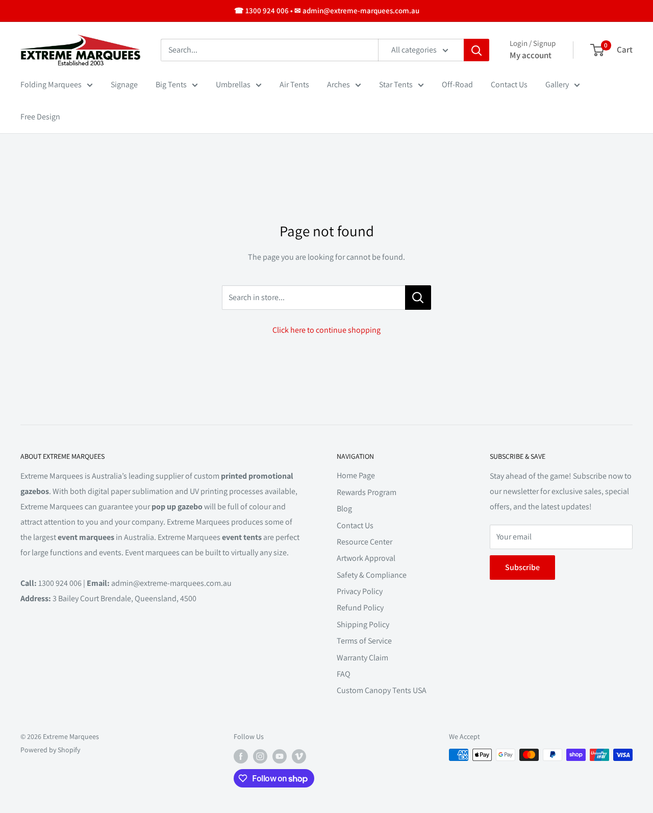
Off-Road (457, 84)
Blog (344, 508)
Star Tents (396, 84)
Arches (338, 84)
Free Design (40, 116)
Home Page (356, 475)
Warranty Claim (362, 657)
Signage (124, 84)
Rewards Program (366, 492)
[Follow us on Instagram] (260, 756)
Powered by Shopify (50, 749)
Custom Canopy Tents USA (381, 690)
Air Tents (294, 84)
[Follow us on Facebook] (241, 756)
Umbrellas (233, 84)
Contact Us (509, 84)
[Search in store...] (418, 297)
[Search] (476, 50)
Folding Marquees (51, 84)
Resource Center (364, 541)
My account (530, 55)
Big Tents (171, 84)
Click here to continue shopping (326, 330)
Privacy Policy (360, 591)
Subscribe (522, 567)
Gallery (557, 84)
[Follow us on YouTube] (279, 756)
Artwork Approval (366, 558)
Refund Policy (360, 607)
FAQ (343, 674)
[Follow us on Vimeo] (299, 756)
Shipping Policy (363, 624)
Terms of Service (364, 640)
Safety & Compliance (372, 575)
